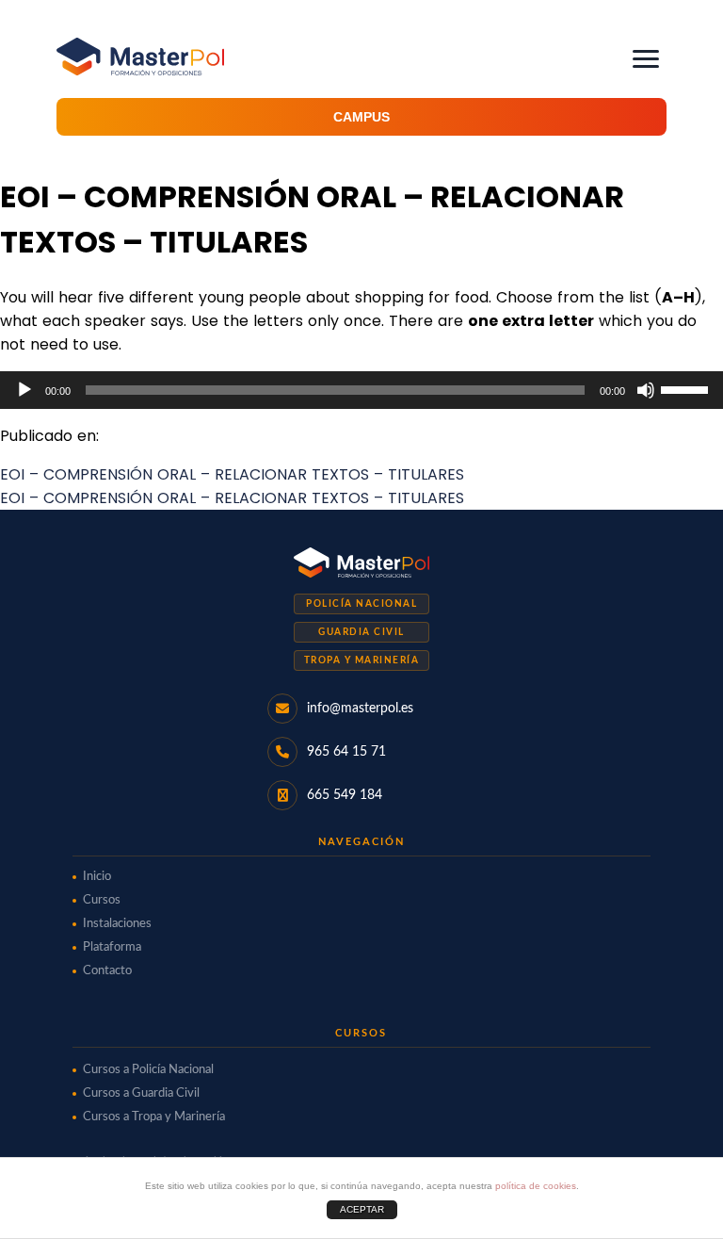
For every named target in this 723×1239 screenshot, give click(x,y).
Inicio (97, 877)
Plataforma (112, 947)
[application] (361, 390)
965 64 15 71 (346, 751)
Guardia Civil (361, 632)
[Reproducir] (24, 390)
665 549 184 (344, 795)
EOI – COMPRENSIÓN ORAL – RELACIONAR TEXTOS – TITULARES (232, 474)
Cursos (101, 900)
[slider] (687, 388)
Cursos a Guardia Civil (141, 1093)
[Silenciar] (645, 390)
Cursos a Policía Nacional (148, 1070)
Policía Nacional (361, 604)
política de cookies (535, 1186)
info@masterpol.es (360, 708)
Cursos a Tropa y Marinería (154, 1117)
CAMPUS (361, 116)
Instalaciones (117, 924)
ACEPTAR (362, 1209)
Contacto (107, 971)
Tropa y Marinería (362, 660)
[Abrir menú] (646, 58)
